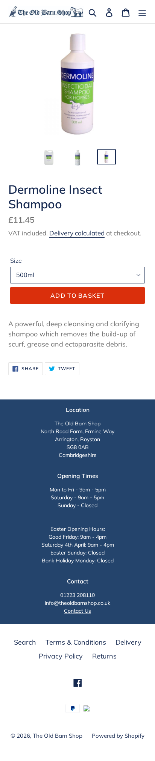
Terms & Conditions (76, 642)
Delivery (128, 642)
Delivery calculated (77, 233)
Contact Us (77, 610)
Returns (104, 656)
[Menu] (142, 12)
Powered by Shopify (118, 735)
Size (16, 260)
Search (25, 642)
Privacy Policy (61, 656)
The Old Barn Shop (57, 735)
